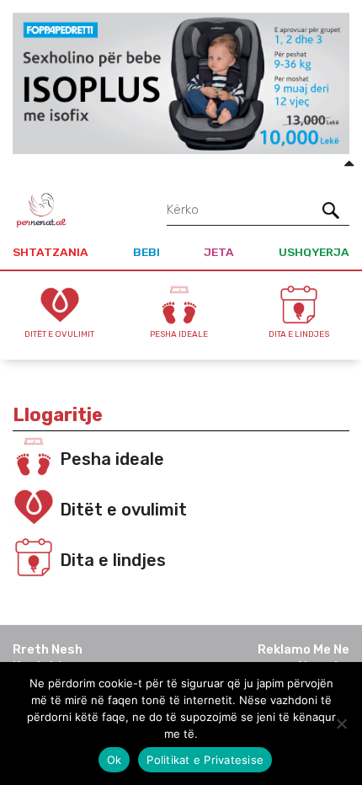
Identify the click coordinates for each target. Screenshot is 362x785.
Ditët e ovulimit (123, 509)
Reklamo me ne (303, 649)
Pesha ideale (112, 459)
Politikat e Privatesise (205, 759)
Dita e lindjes (113, 560)
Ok (114, 759)
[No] (341, 723)
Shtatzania (50, 252)
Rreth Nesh (48, 649)
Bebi (146, 252)
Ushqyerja (314, 252)
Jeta (219, 252)
